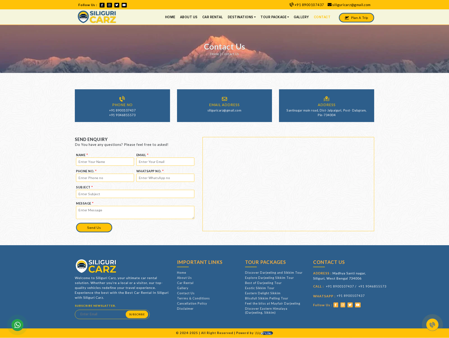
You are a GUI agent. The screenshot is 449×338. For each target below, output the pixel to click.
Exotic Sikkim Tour (260, 288)
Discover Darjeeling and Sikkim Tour (274, 272)
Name (82, 154)
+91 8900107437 (309, 5)
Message (85, 203)
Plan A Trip (359, 18)
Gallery (301, 17)
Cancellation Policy (192, 303)
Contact (322, 17)
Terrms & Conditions (193, 298)
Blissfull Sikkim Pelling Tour (266, 298)
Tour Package (273, 17)
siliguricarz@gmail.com (351, 5)
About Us (189, 17)
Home (170, 17)
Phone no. (86, 171)
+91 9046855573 (122, 115)
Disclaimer (185, 308)
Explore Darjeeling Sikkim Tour (269, 278)
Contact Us (186, 293)
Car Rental (212, 17)
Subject (84, 187)
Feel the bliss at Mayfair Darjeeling (272, 303)
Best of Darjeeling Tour (263, 283)
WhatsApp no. (150, 171)
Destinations (240, 17)
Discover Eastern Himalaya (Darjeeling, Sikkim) (266, 310)
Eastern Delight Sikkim (263, 293)
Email (142, 154)
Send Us (94, 228)
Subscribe (137, 314)
